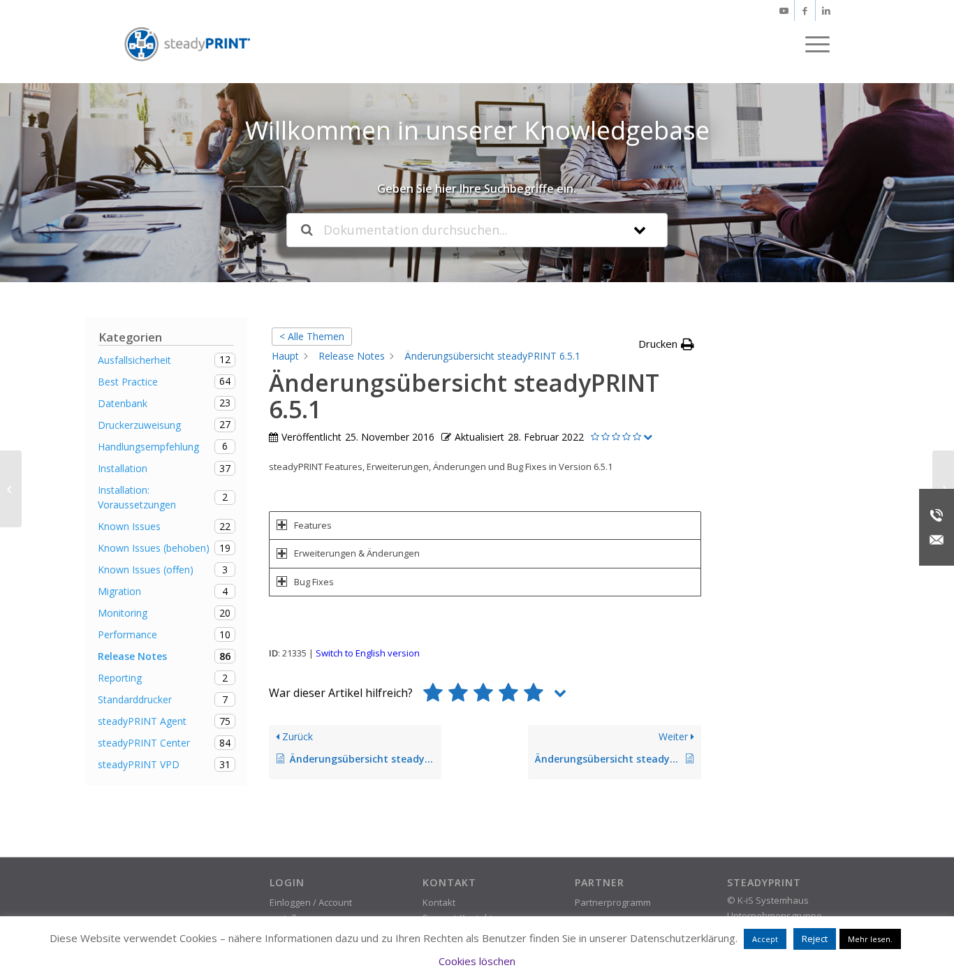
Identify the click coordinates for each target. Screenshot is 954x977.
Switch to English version (368, 653)
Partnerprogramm (613, 902)
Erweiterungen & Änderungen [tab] (357, 553)
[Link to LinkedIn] (826, 10)
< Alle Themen (311, 336)
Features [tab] (313, 525)
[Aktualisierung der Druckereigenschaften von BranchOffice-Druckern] (11, 488)
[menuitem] (813, 44)
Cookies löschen (477, 961)
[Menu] (813, 44)
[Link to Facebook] (805, 10)
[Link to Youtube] (784, 10)
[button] (666, 344)
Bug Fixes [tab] (314, 581)
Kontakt (439, 902)
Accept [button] (765, 939)
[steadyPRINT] (187, 44)
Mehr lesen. (870, 939)
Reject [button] (815, 938)
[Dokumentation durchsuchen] (307, 230)
